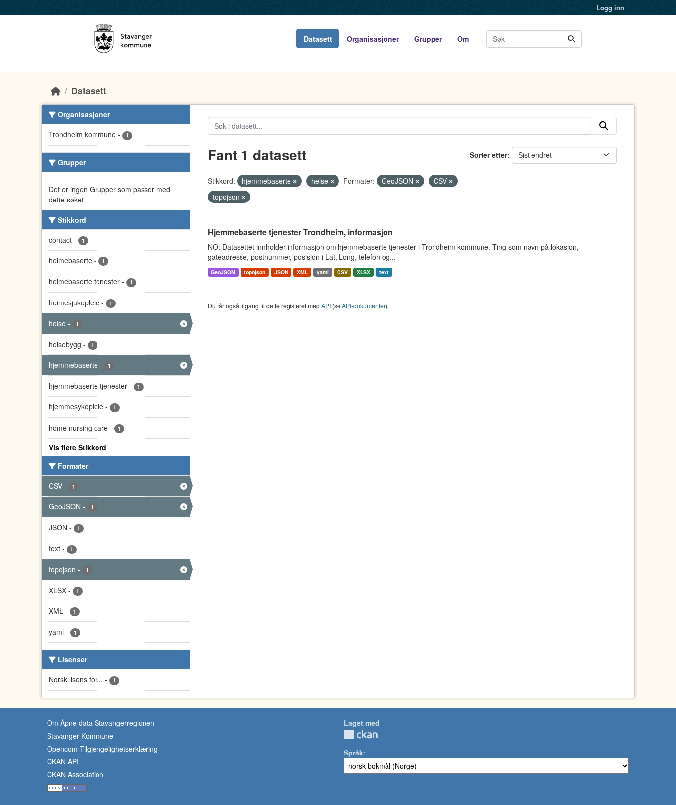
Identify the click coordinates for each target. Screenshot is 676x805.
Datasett (318, 39)
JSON (281, 272)
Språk (353, 752)
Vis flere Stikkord (77, 447)
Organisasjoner (373, 39)
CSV (342, 272)
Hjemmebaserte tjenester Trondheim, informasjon (300, 232)
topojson (254, 272)
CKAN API (63, 761)
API (326, 306)
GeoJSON (223, 272)
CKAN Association (75, 774)
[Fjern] (295, 181)
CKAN (361, 734)
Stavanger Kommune (80, 736)
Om (463, 39)
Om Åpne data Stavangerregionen (100, 723)
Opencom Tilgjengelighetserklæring (102, 749)
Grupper (428, 39)
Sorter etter (488, 155)
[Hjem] (56, 90)
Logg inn (610, 7)
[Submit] (571, 39)
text (384, 272)
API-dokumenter (364, 306)
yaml (323, 272)
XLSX (363, 272)
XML (302, 272)
